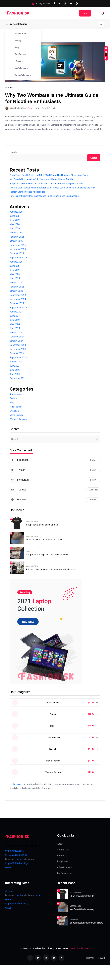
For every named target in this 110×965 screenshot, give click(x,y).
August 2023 (16, 361)
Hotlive (19, 859)
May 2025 (15, 274)
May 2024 (15, 324)
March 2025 (16, 282)
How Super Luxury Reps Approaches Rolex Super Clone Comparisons (44, 196)
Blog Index (62, 861)
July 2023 (14, 365)
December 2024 (18, 295)
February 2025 (17, 286)
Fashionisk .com (80, 948)
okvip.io (9, 891)
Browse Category (18, 24)
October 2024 (17, 303)
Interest (61, 855)
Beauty (17, 40)
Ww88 (8, 867)
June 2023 (15, 370)
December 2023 (18, 345)
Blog (16, 47)
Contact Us (63, 849)
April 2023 (15, 374)
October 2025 (17, 253)
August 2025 (16, 261)
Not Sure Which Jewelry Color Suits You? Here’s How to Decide (41, 179)
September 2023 (18, 357)
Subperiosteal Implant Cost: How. (86, 923)
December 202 (17, 378)
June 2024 (15, 320)
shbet (39, 895)
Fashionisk (15, 784)
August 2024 (16, 311)
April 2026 (15, 228)
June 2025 (15, 270)
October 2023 (17, 353)
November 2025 (18, 249)
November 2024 (18, 299)
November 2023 (18, 349)
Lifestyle (18, 61)
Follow (93, 460)
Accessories (20, 33)
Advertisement (64, 867)
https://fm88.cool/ (14, 850)
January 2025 (16, 291)
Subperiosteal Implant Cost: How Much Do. (48, 554)
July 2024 (14, 315)
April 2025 (15, 278)
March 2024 (16, 332)
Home (85, 13)
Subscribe (93, 489)
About (60, 843)
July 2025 (14, 266)
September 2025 (18, 257)
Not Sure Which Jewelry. (82, 909)
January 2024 (16, 340)
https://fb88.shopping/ (16, 863)
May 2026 (15, 224)
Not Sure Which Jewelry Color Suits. (44, 539)
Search (13, 152)
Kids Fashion (20, 54)
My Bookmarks (64, 873)
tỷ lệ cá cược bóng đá (16, 855)
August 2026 (16, 211)
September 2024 (18, 307)
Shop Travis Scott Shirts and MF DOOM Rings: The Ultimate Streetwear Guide (49, 175)
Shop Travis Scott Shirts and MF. (42, 524)
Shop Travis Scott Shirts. (82, 896)
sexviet (90, 957)
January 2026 (16, 241)
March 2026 (16, 232)
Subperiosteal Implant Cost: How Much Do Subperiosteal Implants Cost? (46, 183)
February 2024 (17, 336)
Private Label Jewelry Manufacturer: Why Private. (51, 569)
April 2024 (15, 328)
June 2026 (15, 220)
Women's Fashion (22, 75)
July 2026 (14, 216)
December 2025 (18, 245)
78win (101, 957)
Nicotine (9, 87)
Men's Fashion (21, 68)
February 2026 (17, 236)
